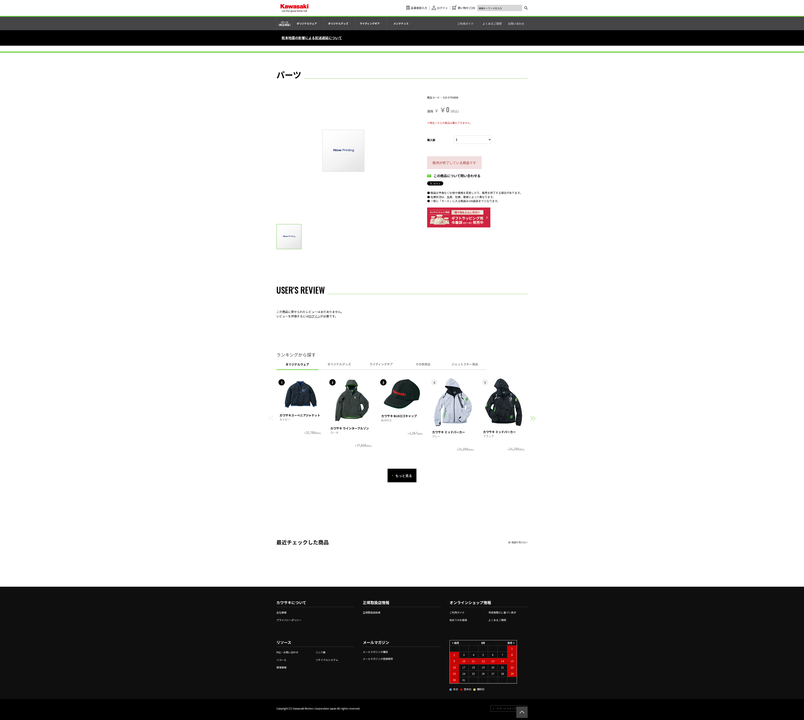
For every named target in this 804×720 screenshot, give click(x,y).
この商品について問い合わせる (457, 175)
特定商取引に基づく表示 (502, 612)
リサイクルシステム (327, 660)
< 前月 (455, 643)
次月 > (511, 643)
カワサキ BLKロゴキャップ (399, 416)
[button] (533, 418)
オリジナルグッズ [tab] (339, 364)
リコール (281, 660)
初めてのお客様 (458, 620)
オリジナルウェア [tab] (297, 364)
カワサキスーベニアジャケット (300, 415)
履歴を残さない (520, 542)
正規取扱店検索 (371, 612)
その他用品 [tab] (423, 364)
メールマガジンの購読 (375, 652)
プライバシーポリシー (289, 620)
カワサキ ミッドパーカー (448, 432)
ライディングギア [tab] (381, 364)
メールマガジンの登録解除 (378, 658)
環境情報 (281, 667)
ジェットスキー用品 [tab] (465, 364)
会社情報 (281, 612)
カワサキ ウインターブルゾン (349, 428)
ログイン (314, 316)
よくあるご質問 (497, 620)
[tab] (308, 23)
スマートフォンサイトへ (510, 708)
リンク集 (321, 652)
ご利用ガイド (457, 612)
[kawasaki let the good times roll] (294, 8)
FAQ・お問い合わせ (287, 652)
